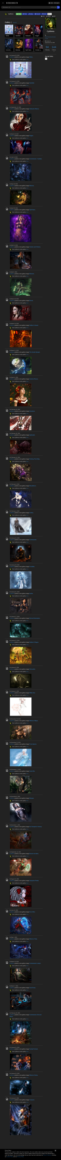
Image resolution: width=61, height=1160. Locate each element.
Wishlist (44, 14)
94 (47, 47)
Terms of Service (47, 1155)
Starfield (17, 36)
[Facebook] (46, 59)
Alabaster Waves (30, 36)
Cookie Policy (10, 1156)
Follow (19, 14)
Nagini (37, 36)
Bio (50, 14)
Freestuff (38, 14)
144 (54, 47)
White (7, 36)
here (27, 59)
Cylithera (12, 57)
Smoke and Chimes (41, 50)
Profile (25, 14)
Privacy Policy (20, 1156)
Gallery (31, 14)
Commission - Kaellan (12, 50)
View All (14, 22)
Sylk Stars (28, 50)
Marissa (17, 50)
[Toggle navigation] (3, 3)
